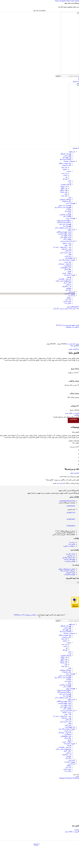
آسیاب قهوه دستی (65, 237)
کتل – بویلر (67, 245)
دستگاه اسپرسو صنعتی (64, 220)
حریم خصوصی (70, 572)
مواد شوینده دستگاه (65, 163)
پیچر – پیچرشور (66, 249)
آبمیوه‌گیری (67, 265)
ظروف (69, 277)
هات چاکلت (63, 186)
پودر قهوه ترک (66, 157)
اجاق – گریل (67, 282)
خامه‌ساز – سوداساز (64, 264)
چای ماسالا (63, 192)
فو (66, 177)
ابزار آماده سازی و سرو (67, 308)
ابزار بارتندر (67, 262)
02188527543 (71, 512)
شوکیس (68, 288)
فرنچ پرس (68, 211)
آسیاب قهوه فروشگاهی (63, 232)
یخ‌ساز (69, 271)
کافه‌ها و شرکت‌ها (65, 159)
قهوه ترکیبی (67, 155)
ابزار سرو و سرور (65, 252)
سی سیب (64, 173)
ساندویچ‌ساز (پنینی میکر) (63, 281)
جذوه (69, 212)
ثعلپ (65, 194)
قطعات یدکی (67, 216)
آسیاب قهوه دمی (66, 235)
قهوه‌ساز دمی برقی (65, 224)
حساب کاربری (70, 554)
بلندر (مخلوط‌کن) (66, 267)
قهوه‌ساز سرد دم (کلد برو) (63, 207)
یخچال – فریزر (66, 273)
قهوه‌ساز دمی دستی (65, 205)
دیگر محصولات (66, 201)
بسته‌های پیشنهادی (65, 199)
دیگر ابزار (68, 290)
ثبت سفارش (71, 555)
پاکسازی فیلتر (74, 473)
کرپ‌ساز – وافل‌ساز (65, 279)
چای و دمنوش (66, 165)
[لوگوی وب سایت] (70, 74)
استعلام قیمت (73, 419)
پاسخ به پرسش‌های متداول (66, 569)
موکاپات (68, 209)
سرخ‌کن (68, 284)
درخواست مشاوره (69, 546)
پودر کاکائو (64, 188)
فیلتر (69, 197)
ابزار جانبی (68, 256)
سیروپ (68, 171)
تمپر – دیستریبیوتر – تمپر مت (62, 247)
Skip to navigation (60, 1)
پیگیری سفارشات (69, 574)
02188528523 (71, 526)
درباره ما (72, 542)
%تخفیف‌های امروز (73, 306)
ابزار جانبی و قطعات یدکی (63, 228)
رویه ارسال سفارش (68, 557)
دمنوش (65, 169)
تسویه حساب (67, 301)
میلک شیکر (67, 269)
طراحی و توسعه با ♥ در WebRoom (24, 615)
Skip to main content (72, 1)
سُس (69, 180)
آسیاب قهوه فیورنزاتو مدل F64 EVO (67, 325)
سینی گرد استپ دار (72, 344)
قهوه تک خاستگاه (66, 154)
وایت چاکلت (63, 190)
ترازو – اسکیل (66, 243)
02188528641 (71, 519)
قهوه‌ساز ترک (67, 226)
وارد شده (60, 483)
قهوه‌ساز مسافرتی (65, 214)
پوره (70, 182)
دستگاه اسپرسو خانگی (64, 222)
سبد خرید (68, 299)
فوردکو (65, 179)
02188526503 (71, 506)
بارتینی (65, 175)
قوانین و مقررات (70, 561)
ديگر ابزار (56, 308)
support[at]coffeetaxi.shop (67, 501)
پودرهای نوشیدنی (66, 184)
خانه (77, 308)
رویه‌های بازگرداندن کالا (67, 571)
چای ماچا (64, 196)
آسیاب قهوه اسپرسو (64, 233)
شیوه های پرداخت (69, 559)
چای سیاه (64, 167)
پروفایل (68, 297)
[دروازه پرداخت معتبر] (75, 607)
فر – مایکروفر (66, 286)
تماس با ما (68, 303)
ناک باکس (68, 250)
